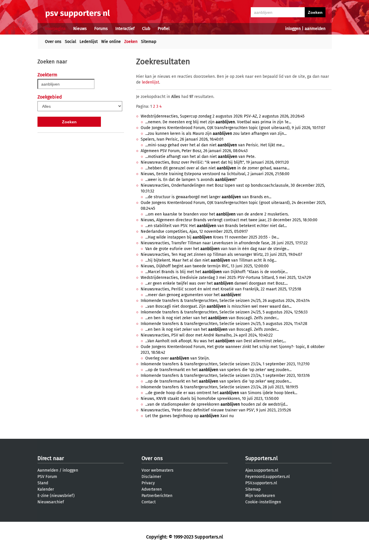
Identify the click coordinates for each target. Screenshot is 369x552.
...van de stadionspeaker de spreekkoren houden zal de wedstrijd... (216, 404)
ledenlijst (150, 82)
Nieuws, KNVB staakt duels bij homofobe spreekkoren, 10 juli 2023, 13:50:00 (210, 398)
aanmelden (315, 28)
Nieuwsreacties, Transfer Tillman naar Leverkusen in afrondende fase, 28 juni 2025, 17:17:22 (224, 243)
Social (70, 41)
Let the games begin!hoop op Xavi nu (189, 415)
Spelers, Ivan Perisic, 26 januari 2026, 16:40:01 (182, 139)
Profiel (164, 28)
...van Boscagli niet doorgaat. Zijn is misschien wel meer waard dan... (218, 306)
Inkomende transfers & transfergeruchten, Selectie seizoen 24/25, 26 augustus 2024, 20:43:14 (225, 300)
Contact (149, 502)
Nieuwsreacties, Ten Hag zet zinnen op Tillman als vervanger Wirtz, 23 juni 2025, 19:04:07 (221, 254)
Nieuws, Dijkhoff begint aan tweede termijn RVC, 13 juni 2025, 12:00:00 (205, 266)
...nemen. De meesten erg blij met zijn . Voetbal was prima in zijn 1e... (218, 122)
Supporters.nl (261, 458)
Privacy (148, 483)
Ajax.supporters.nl (261, 470)
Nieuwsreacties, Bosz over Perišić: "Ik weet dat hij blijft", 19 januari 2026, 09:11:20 (215, 162)
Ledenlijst (89, 41)
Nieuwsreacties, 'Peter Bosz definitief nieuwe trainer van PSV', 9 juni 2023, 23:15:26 (216, 410)
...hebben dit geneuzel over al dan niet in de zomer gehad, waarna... (217, 168)
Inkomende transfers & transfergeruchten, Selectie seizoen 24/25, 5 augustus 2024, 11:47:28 (224, 323)
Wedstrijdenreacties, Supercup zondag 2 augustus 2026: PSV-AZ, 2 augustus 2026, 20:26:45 (222, 116)
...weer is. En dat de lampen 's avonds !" (191, 179)
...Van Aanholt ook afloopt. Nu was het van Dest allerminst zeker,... (215, 341)
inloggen (293, 28)
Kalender (45, 489)
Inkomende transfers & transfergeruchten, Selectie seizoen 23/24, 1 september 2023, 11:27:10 (225, 364)
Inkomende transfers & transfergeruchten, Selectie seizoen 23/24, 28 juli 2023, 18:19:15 (219, 387)
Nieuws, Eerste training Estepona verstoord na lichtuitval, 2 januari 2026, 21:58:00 (215, 173)
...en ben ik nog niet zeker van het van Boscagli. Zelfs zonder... (212, 317)
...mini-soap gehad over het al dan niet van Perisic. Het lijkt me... (215, 145)
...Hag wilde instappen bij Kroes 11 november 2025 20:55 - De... (212, 237)
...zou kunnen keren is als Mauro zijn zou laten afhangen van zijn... (216, 133)
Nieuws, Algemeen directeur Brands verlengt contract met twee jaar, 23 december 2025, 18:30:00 (229, 220)
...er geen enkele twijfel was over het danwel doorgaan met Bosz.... (216, 283)
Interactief (125, 28)
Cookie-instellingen (263, 502)
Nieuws (80, 28)
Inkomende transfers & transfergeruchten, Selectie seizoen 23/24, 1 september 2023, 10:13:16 (225, 375)
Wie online (111, 41)
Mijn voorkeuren (260, 495)
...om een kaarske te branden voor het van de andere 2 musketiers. (217, 214)
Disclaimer (151, 476)
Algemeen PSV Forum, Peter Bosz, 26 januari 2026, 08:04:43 (194, 150)
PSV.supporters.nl (261, 483)
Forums (101, 28)
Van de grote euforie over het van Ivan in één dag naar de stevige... (217, 248)
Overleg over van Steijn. (177, 358)
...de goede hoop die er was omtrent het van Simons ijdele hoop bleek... (221, 392)
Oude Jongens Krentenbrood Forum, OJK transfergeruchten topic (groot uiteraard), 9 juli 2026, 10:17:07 (233, 127)
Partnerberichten (157, 495)
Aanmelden (47, 470)
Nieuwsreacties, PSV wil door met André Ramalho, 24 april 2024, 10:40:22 (207, 335)
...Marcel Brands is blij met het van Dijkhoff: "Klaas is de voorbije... (216, 271)
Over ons (53, 41)
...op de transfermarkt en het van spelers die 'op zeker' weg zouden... (218, 369)
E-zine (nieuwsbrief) (56, 495)
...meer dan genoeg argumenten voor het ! (193, 294)
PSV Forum (47, 476)
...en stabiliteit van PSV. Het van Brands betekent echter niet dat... (216, 225)
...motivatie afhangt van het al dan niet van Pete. (200, 156)
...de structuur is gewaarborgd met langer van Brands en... (208, 196)
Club (146, 28)
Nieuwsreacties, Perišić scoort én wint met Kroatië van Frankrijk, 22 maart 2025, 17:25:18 (221, 289)
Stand (42, 483)
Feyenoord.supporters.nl (267, 476)
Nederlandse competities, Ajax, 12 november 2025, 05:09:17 (194, 231)
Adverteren (152, 489)
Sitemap (148, 41)
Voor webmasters (158, 470)
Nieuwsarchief (50, 502)
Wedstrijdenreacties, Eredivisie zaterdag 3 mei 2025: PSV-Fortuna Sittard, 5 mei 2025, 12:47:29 (226, 277)
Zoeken (131, 41)
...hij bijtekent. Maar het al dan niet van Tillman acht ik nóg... (210, 260)
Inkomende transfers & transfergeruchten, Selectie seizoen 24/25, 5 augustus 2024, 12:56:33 (224, 312)
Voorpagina (55, 28)
